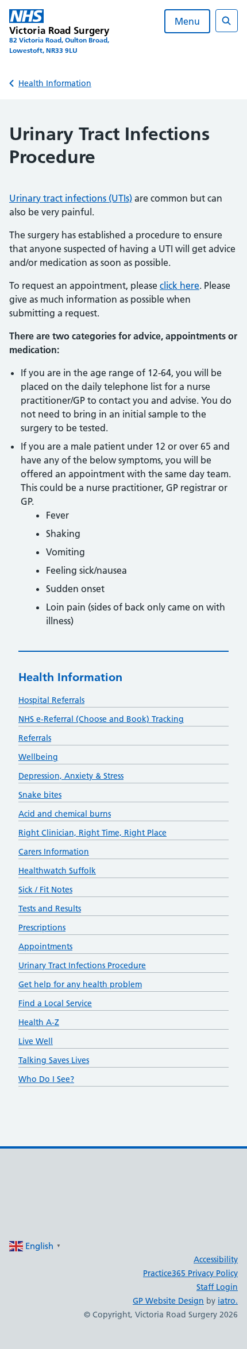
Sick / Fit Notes (45, 889)
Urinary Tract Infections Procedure (82, 965)
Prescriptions (41, 927)
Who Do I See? (46, 1079)
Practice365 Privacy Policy (190, 1273)
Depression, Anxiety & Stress (71, 776)
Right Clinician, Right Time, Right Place (92, 833)
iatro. (228, 1301)
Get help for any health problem (80, 984)
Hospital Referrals (51, 700)
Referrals (34, 738)
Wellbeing (38, 757)
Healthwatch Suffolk (57, 870)
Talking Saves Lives (53, 1060)
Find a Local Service (55, 1003)
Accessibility (216, 1259)
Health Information (54, 83)
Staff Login (217, 1287)
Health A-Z (38, 1022)
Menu (187, 21)
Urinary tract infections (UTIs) (70, 198)
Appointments (45, 946)
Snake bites (39, 795)
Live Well (35, 1041)
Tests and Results (49, 908)
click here (179, 285)
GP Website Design (168, 1301)
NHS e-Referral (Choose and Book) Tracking (101, 719)
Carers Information (53, 851)
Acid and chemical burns (64, 814)
